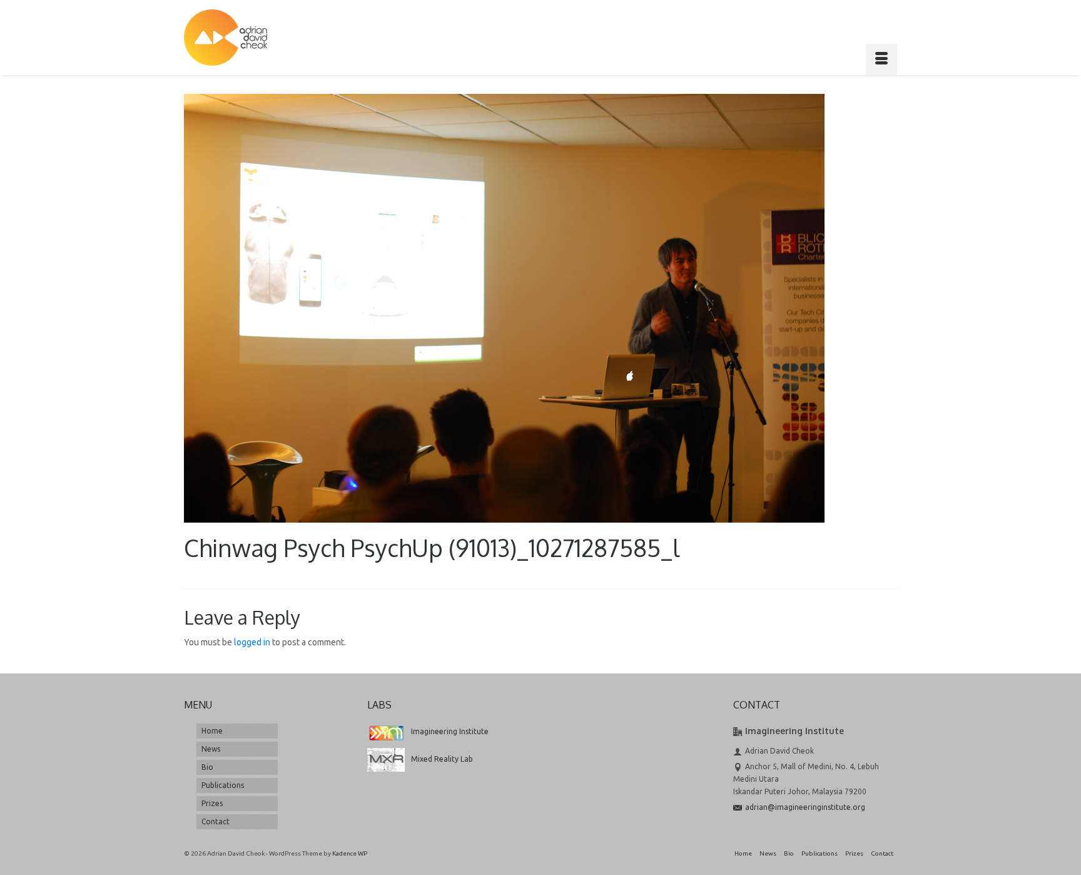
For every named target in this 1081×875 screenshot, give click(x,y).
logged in (252, 642)
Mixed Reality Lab (442, 759)
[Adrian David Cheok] (225, 37)
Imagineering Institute (450, 731)
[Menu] (881, 59)
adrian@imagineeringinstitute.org (805, 807)
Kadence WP (349, 853)
